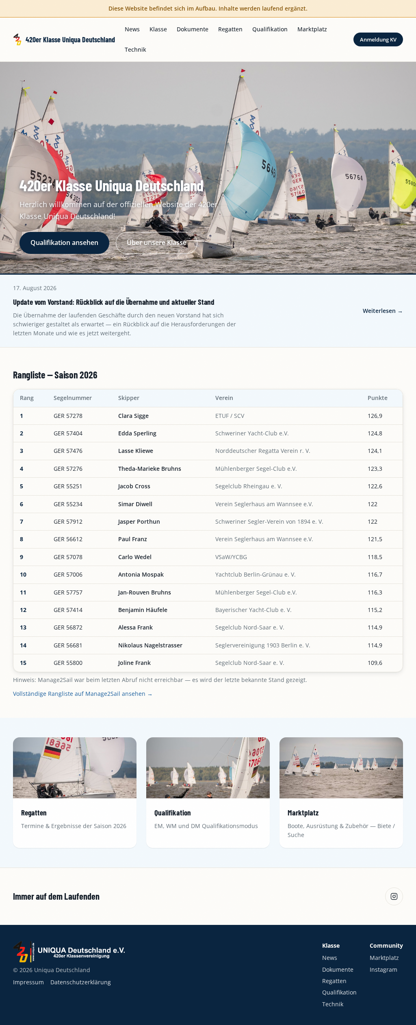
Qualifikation (270, 29)
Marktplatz (312, 29)
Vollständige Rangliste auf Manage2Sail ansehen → (83, 693)
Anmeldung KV (378, 39)
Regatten (230, 29)
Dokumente (192, 29)
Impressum (28, 982)
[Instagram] (394, 896)
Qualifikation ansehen (64, 242)
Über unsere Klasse (156, 242)
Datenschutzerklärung (80, 982)
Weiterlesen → (383, 311)
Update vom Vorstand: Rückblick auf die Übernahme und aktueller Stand (113, 301)
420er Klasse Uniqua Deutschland (70, 39)
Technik (135, 49)
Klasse (158, 29)
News (132, 29)
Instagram (383, 969)
